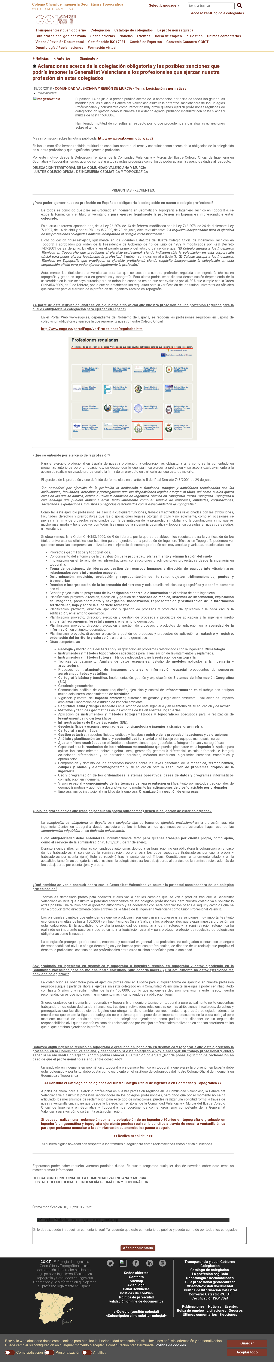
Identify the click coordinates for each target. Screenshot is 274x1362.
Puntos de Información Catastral (210, 1290)
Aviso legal (136, 1285)
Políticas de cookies (136, 1293)
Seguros (236, 1310)
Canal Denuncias (136, 1289)
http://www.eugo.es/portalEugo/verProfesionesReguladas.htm (92, 329)
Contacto (136, 1277)
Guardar (247, 1343)
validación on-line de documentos (136, 1301)
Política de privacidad (136, 1297)
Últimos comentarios (200, 1315)
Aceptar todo (247, 1352)
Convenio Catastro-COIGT (187, 42)
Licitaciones (216, 1310)
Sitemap (136, 1281)
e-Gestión (194, 36)
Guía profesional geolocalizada (61, 36)
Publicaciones (193, 1306)
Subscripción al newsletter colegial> (137, 1316)
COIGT (45, 1262)
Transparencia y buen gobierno (61, 30)
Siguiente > (89, 59)
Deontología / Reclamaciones (59, 48)
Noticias (126, 36)
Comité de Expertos (146, 42)
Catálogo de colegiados (133, 30)
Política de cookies (170, 1345)
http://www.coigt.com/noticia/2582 (126, 138)
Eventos (143, 36)
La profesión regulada (175, 30)
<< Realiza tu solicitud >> (133, 1136)
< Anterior (62, 59)
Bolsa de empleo (168, 36)
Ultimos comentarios (224, 36)
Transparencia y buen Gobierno (210, 1262)
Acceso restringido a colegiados (217, 13)
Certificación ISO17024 (106, 42)
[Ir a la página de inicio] (55, 25)
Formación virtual (102, 48)
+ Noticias (41, 59)
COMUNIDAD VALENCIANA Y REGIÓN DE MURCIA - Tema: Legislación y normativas (120, 88)
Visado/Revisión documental (210, 1286)
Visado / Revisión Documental (60, 42)
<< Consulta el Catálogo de (133, 1083)
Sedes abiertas (102, 36)
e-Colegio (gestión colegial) (136, 1312)
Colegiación (100, 30)
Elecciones (228, 1315)
